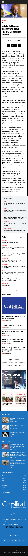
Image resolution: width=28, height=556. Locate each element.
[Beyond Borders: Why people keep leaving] (5, 434)
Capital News (5, 240)
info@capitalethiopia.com (14, 524)
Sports (4, 20)
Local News (6, 221)
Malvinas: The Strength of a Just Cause (10, 242)
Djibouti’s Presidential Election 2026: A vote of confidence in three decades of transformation (18, 454)
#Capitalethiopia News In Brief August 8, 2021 (14, 230)
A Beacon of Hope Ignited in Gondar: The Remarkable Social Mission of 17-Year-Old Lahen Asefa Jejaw (13, 273)
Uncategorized (7, 228)
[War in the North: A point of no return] (5, 427)
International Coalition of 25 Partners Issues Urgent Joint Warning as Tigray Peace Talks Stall (13, 248)
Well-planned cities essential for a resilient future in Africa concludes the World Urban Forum (15, 217)
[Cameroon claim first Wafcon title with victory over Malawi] (14, 305)
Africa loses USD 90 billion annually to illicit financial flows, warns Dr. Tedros (14, 267)
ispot (5, 201)
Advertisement (5, 270)
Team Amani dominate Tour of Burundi (12, 325)
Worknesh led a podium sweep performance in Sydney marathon (20, 405)
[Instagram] (8, 540)
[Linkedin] (12, 540)
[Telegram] (15, 540)
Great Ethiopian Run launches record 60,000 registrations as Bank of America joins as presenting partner (13, 349)
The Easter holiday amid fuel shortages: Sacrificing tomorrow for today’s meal (18, 446)
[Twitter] (12, 45)
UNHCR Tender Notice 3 (6, 285)
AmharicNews (5, 258)
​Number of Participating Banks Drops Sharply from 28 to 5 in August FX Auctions (13, 254)
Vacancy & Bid (5, 283)
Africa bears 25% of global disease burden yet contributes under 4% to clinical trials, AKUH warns (13, 279)
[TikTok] (19, 540)
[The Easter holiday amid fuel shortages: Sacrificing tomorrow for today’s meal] (5, 446)
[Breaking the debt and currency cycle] (5, 420)
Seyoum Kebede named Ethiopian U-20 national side (7, 405)
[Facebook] (8, 45)
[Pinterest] (15, 45)
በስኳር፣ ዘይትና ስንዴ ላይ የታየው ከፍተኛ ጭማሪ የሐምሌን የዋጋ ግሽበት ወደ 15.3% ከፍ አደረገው (14, 260)
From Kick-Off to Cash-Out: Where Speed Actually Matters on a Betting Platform (12, 340)
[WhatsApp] (19, 45)
